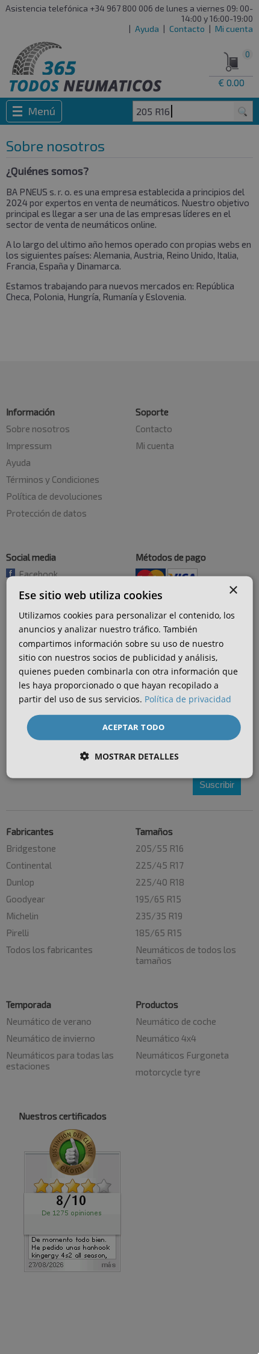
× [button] (232, 590)
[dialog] (130, 677)
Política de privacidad (188, 699)
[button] (129, 756)
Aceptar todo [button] (133, 727)
